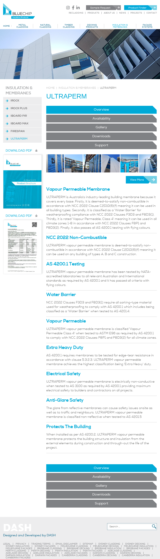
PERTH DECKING (40, 550)
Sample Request (100, 7)
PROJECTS (136, 13)
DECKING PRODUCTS (92, 26)
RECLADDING (76, 13)
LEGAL (6, 544)
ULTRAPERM (19, 138)
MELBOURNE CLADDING (74, 546)
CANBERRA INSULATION (136, 555)
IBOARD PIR (19, 115)
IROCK (15, 100)
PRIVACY (21, 544)
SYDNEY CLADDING (109, 544)
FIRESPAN (18, 131)
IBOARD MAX (19, 123)
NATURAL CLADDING (45, 26)
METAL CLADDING (22, 26)
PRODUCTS (93, 13)
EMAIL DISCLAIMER (67, 544)
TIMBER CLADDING (68, 26)
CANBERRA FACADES (18, 557)
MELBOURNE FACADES (19, 548)
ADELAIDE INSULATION (46, 553)
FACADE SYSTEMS (147, 26)
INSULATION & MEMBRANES (120, 26)
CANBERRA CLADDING (75, 555)
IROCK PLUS (19, 108)
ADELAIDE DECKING (17, 553)
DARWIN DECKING (130, 553)
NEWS (122, 13)
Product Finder (137, 7)
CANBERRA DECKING (105, 555)
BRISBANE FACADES (138, 548)
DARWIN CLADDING (104, 553)
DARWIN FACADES (46, 555)
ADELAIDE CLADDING (120, 550)
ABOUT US (109, 13)
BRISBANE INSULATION (108, 548)
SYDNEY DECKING (135, 544)
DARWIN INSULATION (18, 555)
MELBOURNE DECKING (106, 546)
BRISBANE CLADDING (49, 548)
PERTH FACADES (92, 550)
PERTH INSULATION (66, 550)
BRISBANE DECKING (78, 548)
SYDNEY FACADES (45, 546)
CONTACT (151, 13)
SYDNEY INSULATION (17, 546)
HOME (6, 26)
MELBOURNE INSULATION (138, 546)
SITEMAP (88, 544)
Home (50, 88)
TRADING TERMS (40, 544)
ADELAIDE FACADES (76, 553)
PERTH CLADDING (16, 550)
